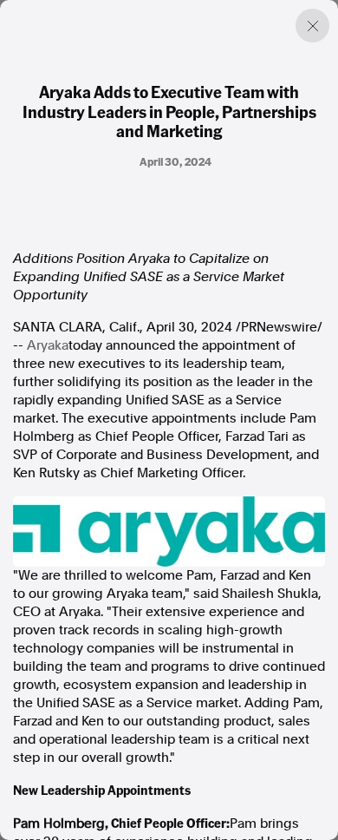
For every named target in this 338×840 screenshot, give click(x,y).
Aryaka (47, 345)
